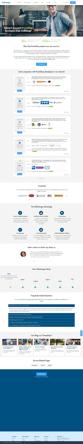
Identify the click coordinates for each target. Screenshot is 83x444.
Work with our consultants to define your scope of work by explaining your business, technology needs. (8, 276)
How (42, 2)
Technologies (27, 2)
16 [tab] (55, 199)
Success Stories (37, 440)
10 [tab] (44, 199)
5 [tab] (36, 199)
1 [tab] (29, 199)
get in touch (41, 374)
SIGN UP (73, 2)
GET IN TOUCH (41, 64)
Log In (67, 2)
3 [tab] (33, 199)
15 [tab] (53, 199)
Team (13, 440)
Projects (23, 438)
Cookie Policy (18, 442)
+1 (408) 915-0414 (64, 438)
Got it (25, 442)
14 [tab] (51, 199)
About (13, 438)
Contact (19, 90)
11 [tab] (46, 199)
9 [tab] (43, 199)
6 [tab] (38, 199)
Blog (35, 438)
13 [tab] (49, 199)
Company (48, 2)
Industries (35, 2)
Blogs (55, 2)
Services (19, 2)
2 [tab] (31, 199)
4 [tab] (34, 199)
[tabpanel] (22, 195)
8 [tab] (41, 199)
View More (66, 91)
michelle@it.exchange (66, 439)
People (23, 440)
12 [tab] (48, 199)
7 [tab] (39, 199)
